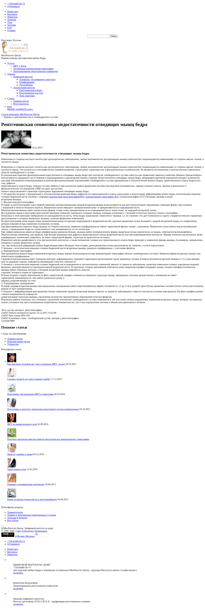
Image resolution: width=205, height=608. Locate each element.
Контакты (12, 14)
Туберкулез (13, 344)
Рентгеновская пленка (30, 90)
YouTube (11, 25)
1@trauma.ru (13, 6)
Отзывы (11, 30)
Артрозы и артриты (17, 517)
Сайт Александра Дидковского (31, 531)
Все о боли (12, 520)
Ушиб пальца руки (16, 469)
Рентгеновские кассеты (31, 93)
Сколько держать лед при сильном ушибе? (29, 379)
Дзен (9, 22)
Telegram (11, 19)
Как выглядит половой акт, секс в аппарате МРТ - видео (36, 364)
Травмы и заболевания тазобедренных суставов (31, 515)
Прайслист (12, 11)
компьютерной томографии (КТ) (102, 196)
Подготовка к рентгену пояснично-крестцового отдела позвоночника (43, 409)
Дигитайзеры (26, 85)
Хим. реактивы (27, 95)
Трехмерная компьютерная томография (33, 68)
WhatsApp (12, 17)
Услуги (10, 63)
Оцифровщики (27, 82)
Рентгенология (21, 104)
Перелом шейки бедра (18, 341)
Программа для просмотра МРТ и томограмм (30, 394)
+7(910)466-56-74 (16, 3)
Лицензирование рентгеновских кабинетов (35, 71)
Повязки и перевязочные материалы (25, 484)
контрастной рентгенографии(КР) (67, 196)
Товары (11, 74)
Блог (9, 106)
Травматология (21, 101)
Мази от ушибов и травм (20, 454)
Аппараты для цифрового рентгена (37, 79)
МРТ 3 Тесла (19, 66)
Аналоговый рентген (24, 87)
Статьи (10, 98)
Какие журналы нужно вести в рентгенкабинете (32, 499)
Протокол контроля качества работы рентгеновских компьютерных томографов (48, 439)
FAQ (9, 27)
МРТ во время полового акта (22, 424)
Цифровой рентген (23, 76)
